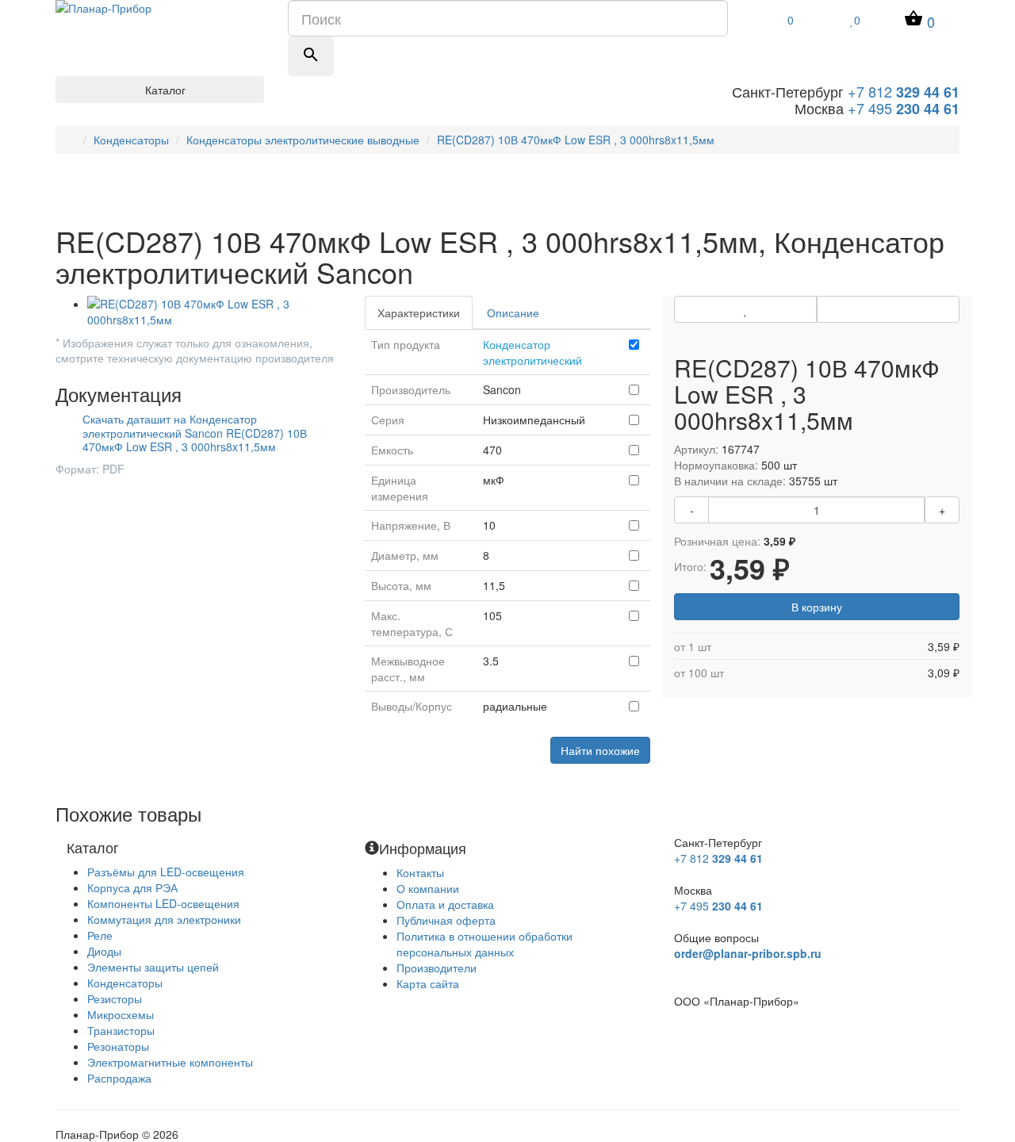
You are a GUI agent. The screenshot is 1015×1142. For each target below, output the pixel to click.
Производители (436, 967)
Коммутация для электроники (164, 919)
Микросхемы (120, 1014)
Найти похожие (600, 750)
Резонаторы (118, 1046)
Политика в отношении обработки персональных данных (484, 944)
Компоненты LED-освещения (163, 903)
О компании (427, 888)
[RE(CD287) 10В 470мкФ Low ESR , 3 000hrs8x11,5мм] (214, 312)
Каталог (164, 90)
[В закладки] (745, 309)
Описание (513, 312)
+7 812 (903, 91)
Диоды (104, 951)
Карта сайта (427, 983)
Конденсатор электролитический (532, 352)
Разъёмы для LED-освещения (165, 871)
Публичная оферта (446, 920)
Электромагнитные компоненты (170, 1062)
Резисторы (114, 998)
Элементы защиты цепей (153, 967)
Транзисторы (121, 1030)
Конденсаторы (131, 140)
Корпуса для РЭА (132, 887)
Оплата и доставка (445, 904)
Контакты (420, 872)
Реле (100, 935)
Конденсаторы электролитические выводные (302, 140)
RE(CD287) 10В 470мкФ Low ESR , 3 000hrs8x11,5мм (575, 140)
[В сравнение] (888, 309)
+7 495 (903, 108)
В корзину (816, 607)
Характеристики (418, 312)
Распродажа (119, 1078)
